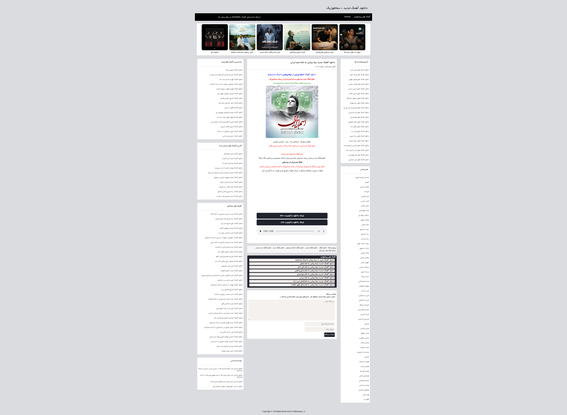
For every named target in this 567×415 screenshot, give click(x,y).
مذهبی (366, 357)
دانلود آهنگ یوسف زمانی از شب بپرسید (229, 168)
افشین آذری (364, 187)
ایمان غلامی (365, 206)
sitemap (347, 17)
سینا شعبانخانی (364, 281)
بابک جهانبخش (364, 210)
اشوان (367, 182)
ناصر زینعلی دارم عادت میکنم (242, 52)
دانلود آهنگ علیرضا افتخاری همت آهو (229, 257)
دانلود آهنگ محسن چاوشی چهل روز (230, 94)
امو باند (366, 192)
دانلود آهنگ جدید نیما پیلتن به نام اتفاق (317, 264)
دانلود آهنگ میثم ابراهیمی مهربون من (229, 112)
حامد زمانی (365, 225)
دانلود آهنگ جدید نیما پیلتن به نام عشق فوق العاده (312, 285)
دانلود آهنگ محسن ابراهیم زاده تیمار (229, 346)
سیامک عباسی (364, 267)
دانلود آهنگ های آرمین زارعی (358, 89)
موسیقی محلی (364, 376)
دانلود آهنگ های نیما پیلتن (327, 250)
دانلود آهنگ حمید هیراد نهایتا (232, 351)
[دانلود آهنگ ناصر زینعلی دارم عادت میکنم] (242, 37)
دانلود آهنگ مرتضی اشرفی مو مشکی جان (228, 318)
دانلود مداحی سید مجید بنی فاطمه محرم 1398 (226, 382)
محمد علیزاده (364, 347)
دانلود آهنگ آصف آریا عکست (232, 159)
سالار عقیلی (365, 253)
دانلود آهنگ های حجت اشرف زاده (357, 150)
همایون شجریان (363, 390)
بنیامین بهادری (364, 215)
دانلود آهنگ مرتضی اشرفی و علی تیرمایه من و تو (225, 173)
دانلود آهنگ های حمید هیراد (359, 141)
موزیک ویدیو (364, 371)
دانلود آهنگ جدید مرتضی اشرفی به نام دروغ (227, 242)
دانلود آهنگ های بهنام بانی (359, 117)
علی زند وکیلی (364, 295)
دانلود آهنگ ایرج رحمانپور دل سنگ (230, 131)
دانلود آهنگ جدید (309, 79)
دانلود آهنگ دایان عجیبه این (233, 136)
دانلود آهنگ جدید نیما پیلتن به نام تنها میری (315, 274)
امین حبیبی (365, 201)
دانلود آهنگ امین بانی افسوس (232, 266)
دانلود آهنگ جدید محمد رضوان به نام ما (228, 294)
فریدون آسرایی (363, 319)
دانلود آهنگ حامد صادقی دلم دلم (231, 103)
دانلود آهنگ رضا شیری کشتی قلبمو (230, 192)
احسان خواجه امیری (362, 177)
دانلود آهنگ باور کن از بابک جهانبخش (229, 308)
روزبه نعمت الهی (363, 244)
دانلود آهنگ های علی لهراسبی (358, 155)
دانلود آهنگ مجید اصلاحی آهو (232, 304)
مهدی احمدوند (364, 362)
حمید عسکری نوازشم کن (325, 52)
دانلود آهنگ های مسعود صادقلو (358, 98)
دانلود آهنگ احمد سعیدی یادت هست (229, 196)
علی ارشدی (365, 291)
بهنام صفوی (365, 220)
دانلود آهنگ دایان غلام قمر (233, 154)
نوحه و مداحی (364, 385)
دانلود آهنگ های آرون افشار (359, 94)
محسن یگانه (365, 343)
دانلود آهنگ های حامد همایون (358, 122)
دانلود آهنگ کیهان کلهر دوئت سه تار (230, 117)
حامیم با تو (215, 52)
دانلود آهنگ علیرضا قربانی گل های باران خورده (226, 75)
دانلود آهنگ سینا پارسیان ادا (232, 163)
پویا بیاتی (366, 395)
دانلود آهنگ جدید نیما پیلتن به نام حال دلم (316, 267)
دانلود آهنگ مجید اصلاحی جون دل (230, 233)
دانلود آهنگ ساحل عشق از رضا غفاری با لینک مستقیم (224, 327)
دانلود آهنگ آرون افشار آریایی (232, 127)
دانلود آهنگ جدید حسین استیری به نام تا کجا (227, 214)
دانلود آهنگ (310, 74)
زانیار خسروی (364, 248)
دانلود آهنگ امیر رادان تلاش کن (231, 332)
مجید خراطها (365, 333)
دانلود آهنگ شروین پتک (234, 70)
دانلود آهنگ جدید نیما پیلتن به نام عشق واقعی (314, 271)
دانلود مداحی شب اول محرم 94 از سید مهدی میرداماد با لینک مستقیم (221, 376)
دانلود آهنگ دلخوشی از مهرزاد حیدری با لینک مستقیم (224, 238)
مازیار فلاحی (364, 329)
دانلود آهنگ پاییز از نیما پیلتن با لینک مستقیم (314, 260)
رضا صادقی (365, 234)
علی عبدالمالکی (364, 300)
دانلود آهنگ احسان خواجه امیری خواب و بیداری (226, 337)
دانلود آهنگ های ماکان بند (359, 127)
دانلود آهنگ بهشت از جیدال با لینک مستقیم (227, 285)
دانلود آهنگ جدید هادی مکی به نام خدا (229, 247)
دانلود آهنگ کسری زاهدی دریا (232, 290)
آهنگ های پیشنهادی (362, 17)
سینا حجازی (365, 272)
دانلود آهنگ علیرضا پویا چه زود (232, 223)
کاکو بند (366, 399)
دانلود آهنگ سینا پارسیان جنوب (231, 182)
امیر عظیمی (365, 196)
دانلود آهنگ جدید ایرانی (263, 248)
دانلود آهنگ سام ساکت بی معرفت (231, 187)
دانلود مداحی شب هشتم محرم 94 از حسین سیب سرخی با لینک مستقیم (220, 369)
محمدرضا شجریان (363, 352)
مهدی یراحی (365, 366)
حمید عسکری (364, 229)
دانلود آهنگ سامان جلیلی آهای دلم (230, 252)
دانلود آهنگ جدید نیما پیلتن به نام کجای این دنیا (313, 281)
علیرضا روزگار (364, 305)
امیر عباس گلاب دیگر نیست (270, 52)
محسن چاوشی (364, 338)
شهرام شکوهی (364, 286)
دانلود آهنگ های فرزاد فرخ (359, 75)
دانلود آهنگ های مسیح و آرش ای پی (356, 108)
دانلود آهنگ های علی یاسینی (359, 112)
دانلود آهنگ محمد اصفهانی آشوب (231, 228)
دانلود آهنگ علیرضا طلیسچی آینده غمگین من (227, 122)
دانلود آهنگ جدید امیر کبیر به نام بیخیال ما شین (225, 313)
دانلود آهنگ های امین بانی (359, 70)
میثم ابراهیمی (364, 380)
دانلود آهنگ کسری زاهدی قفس (231, 98)
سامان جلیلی (364, 258)
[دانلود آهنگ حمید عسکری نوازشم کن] (325, 37)
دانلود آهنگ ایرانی (311, 248)
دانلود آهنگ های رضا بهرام (359, 103)
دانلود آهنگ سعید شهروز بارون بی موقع (228, 177)
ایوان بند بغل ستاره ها (352, 52)
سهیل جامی (365, 262)
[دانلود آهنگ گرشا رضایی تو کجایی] (297, 37)
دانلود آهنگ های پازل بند (360, 131)
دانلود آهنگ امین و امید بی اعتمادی (230, 280)
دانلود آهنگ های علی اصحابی (359, 160)
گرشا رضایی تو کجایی (297, 52)
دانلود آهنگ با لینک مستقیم (295, 248)
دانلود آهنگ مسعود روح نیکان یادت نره (229, 261)
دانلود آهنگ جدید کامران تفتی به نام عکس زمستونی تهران (222, 275)
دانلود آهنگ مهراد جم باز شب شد (231, 79)
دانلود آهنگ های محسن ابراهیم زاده (356, 146)
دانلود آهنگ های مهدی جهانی (359, 79)
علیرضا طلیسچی (363, 310)
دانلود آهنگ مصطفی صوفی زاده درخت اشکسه (226, 84)
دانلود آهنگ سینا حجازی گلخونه (232, 271)
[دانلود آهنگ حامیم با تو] (215, 37)
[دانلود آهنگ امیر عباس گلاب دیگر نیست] (270, 37)
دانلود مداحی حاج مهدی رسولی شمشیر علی (228, 386)
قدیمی (366, 324)
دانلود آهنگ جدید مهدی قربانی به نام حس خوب (226, 323)
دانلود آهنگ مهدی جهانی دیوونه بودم (229, 89)
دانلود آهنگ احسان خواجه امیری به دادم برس (227, 342)
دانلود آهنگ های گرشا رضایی (359, 84)
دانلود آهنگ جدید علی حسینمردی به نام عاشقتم (225, 299)
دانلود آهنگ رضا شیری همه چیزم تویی (229, 219)
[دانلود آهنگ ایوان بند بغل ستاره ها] (352, 37)
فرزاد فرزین (365, 314)
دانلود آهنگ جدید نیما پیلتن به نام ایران (317, 278)
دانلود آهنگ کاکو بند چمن (233, 108)
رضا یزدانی (365, 239)
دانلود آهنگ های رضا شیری (359, 136)
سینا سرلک (365, 277)
